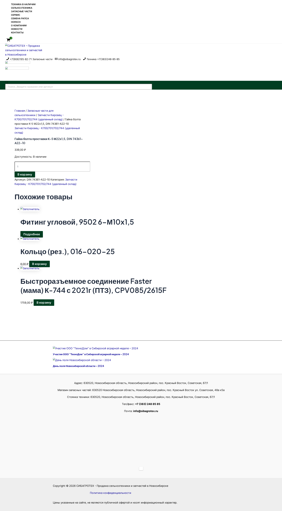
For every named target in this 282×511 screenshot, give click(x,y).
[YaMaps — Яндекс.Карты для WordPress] (141, 468)
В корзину (24, 174)
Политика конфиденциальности (110, 492)
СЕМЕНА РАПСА (20, 18)
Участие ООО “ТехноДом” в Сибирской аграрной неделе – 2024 (91, 354)
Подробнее (31, 234)
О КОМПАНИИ (19, 25)
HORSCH (16, 22)
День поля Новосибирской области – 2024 (78, 365)
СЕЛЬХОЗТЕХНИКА (21, 7)
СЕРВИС (15, 15)
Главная (20, 110)
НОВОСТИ (16, 29)
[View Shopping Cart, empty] (8, 40)
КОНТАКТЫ (17, 32)
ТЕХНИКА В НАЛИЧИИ (23, 4)
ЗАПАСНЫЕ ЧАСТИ (21, 11)
